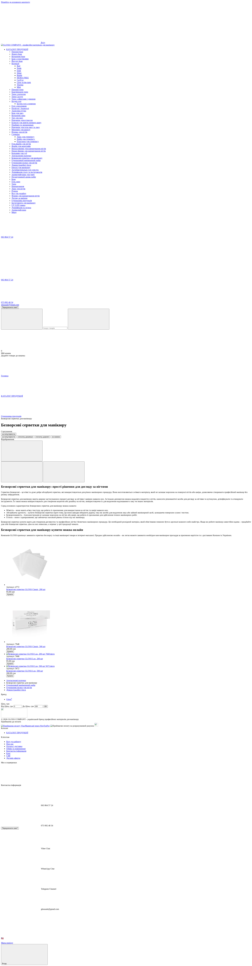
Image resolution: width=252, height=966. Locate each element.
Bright (19, 75)
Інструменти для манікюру (24, 203)
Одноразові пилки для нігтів (19, 687)
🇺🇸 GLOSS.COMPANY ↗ (12, 938)
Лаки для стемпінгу (25, 137)
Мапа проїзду (7, 943)
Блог (8, 753)
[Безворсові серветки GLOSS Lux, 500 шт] (128, 666)
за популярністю (8, 434)
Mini (19, 87)
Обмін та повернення (15, 749)
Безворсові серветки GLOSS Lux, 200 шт (24, 659)
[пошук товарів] (22, 319)
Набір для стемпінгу (26, 139)
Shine (19, 73)
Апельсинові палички (16, 680)
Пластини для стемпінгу (28, 141)
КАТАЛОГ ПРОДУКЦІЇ (17, 49)
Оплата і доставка (14, 746)
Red (18, 66)
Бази (14, 179)
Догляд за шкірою (19, 198)
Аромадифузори (19, 210)
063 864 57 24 (7, 237)
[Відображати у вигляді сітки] (22, 471)
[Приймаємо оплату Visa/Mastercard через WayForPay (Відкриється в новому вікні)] (25, 726)
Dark (19, 71)
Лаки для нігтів (18, 189)
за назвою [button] (56, 437)
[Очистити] (88, 319)
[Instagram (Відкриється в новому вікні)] (20, 22)
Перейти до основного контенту (15, 2)
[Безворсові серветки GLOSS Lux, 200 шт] (128, 654)
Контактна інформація (16, 751)
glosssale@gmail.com (10, 305)
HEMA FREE (23, 78)
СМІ (8, 756)
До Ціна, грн (28, 706)
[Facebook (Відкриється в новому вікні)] (99, 22)
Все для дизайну (19, 193)
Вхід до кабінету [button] (13, 741)
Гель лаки (16, 182)
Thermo (20, 85)
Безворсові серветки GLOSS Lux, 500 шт (24, 671)
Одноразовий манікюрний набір (20, 685)
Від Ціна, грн (7, 706)
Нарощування (18, 186)
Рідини (15, 191)
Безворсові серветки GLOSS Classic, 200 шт (25, 589)
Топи (14, 184)
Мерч (14, 212)
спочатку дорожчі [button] (42, 437)
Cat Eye (20, 80)
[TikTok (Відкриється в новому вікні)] (60, 22)
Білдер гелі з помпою (26, 104)
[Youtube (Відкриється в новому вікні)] (139, 22)
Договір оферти (13, 758)
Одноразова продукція (22, 200)
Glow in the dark (24, 82)
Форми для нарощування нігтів (26, 196)
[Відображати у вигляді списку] (64, 471)
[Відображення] (22, 451)
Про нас (10, 744)
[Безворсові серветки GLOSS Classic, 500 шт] (128, 619)
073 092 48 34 (7, 302)
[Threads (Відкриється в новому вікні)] (217, 22)
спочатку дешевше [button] (25, 437)
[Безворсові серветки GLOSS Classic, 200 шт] (128, 562)
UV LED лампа (18, 205)
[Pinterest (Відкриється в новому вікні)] (178, 22)
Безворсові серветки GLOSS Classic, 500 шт (25, 646)
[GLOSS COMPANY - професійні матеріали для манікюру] (14, 717)
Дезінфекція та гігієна (21, 208)
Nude (19, 68)
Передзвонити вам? (10, 307)
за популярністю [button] (8, 437)
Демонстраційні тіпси (16, 690)
